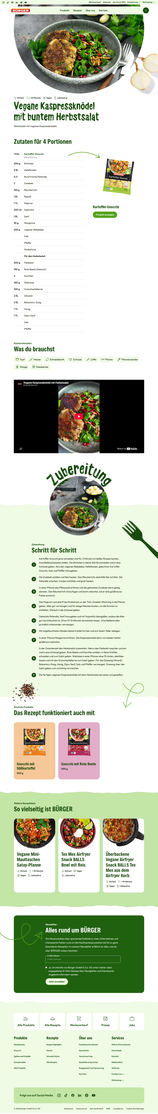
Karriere (103, 10)
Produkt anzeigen (105, 214)
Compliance (118, 1108)
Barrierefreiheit (96, 1108)
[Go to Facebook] (73, 1095)
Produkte (64, 10)
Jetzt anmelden (57, 981)
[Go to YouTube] (94, 1095)
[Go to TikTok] (66, 1095)
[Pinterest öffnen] (21, 2)
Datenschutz (81, 1108)
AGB (108, 1108)
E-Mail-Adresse (53, 956)
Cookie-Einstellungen (135, 1108)
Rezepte (77, 10)
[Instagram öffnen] (3, 2)
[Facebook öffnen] (12, 2)
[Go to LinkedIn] (80, 1095)
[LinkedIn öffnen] (17, 2)
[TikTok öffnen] (8, 2)
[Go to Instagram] (59, 1095)
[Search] (145, 10)
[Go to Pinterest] (87, 1095)
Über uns (90, 10)
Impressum (68, 1108)
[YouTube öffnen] (25, 2)
